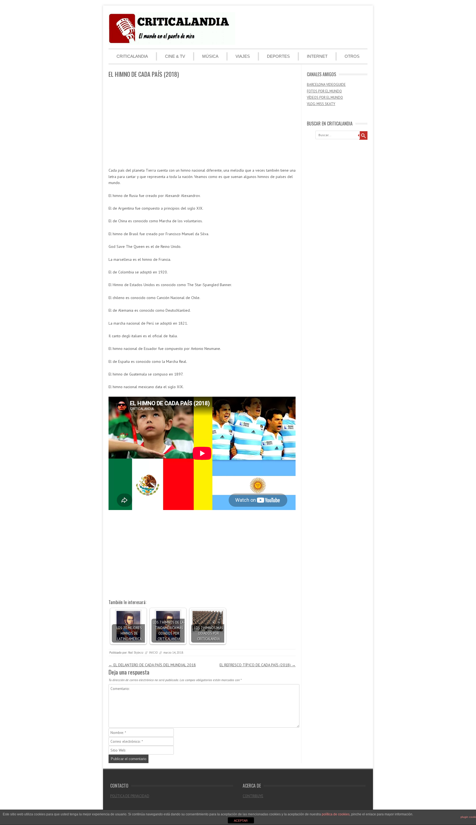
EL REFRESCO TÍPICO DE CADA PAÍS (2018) (258, 664)
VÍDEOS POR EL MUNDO (325, 97)
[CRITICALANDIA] (172, 43)
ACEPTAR (241, 820)
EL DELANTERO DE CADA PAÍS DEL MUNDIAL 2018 (152, 664)
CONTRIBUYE (253, 796)
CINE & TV (175, 56)
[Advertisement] (202, 122)
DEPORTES (278, 56)
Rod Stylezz (136, 652)
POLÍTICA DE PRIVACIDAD (129, 796)
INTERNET (317, 56)
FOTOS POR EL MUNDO (324, 91)
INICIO (153, 652)
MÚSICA (210, 56)
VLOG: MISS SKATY (321, 104)
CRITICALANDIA (132, 56)
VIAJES (243, 56)
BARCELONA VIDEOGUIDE (326, 84)
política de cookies (336, 814)
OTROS (352, 56)
